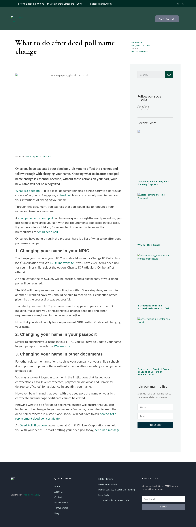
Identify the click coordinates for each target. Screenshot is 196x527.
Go (169, 74)
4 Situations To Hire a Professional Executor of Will (154, 307)
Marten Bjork (31, 156)
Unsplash (46, 156)
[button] (167, 18)
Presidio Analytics (31, 494)
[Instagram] (183, 4)
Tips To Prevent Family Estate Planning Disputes (154, 183)
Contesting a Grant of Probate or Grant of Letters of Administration (155, 371)
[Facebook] (140, 107)
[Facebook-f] (178, 4)
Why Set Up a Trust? (149, 244)
